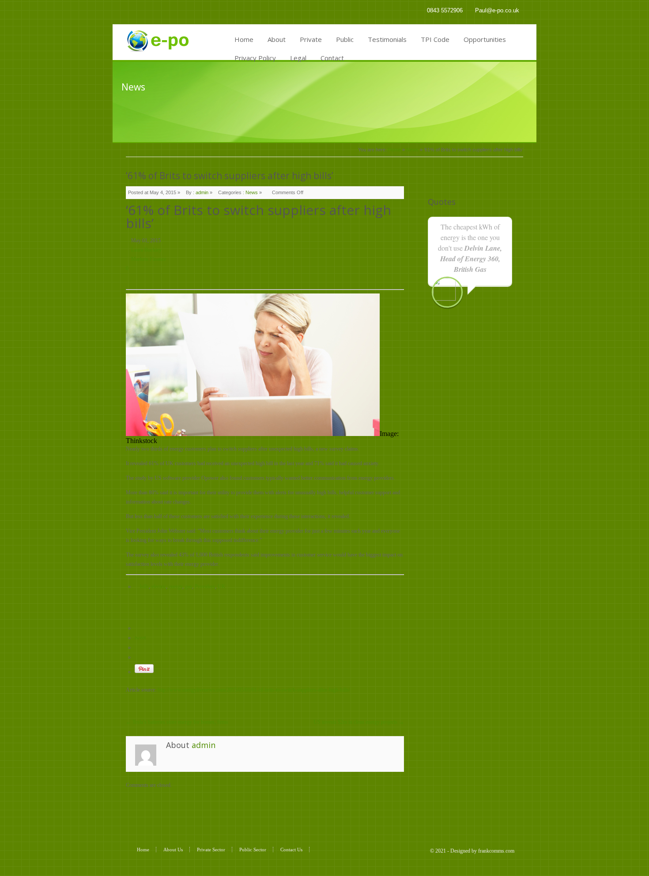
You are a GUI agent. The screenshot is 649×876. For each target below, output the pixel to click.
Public (345, 39)
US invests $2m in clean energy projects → (358, 722)
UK (222, 586)
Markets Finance (148, 259)
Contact (332, 57)
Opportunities (485, 39)
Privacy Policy (255, 57)
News (412, 149)
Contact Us (291, 849)
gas (188, 586)
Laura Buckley (146, 250)
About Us (173, 849)
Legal (298, 57)
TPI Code (435, 39)
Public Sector (252, 849)
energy (175, 586)
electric (158, 586)
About (277, 39)
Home (243, 39)
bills (144, 586)
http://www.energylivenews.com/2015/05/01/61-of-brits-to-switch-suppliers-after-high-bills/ (254, 690)
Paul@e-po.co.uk (497, 10)
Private (311, 39)
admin (202, 192)
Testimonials (387, 39)
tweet (140, 638)
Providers (205, 586)
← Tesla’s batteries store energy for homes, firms (177, 722)
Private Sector (211, 849)
